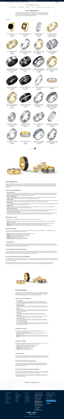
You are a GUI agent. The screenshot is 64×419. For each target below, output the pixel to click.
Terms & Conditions (28, 401)
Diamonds (27, 7)
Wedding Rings (21, 7)
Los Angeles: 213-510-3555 (19, 2)
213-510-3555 (38, 407)
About (53, 7)
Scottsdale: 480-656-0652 (10, 2)
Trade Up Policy (27, 397)
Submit (51, 400)
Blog (6, 400)
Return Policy (27, 396)
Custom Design (39, 7)
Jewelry (32, 7)
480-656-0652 (38, 398)
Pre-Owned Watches (46, 7)
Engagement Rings (13, 7)
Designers (16, 401)
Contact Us (7, 401)
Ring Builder (17, 397)
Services (7, 396)
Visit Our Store (27, 2)
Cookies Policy (27, 400)
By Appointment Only (38, 409)
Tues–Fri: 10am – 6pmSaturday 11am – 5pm (38, 401)
